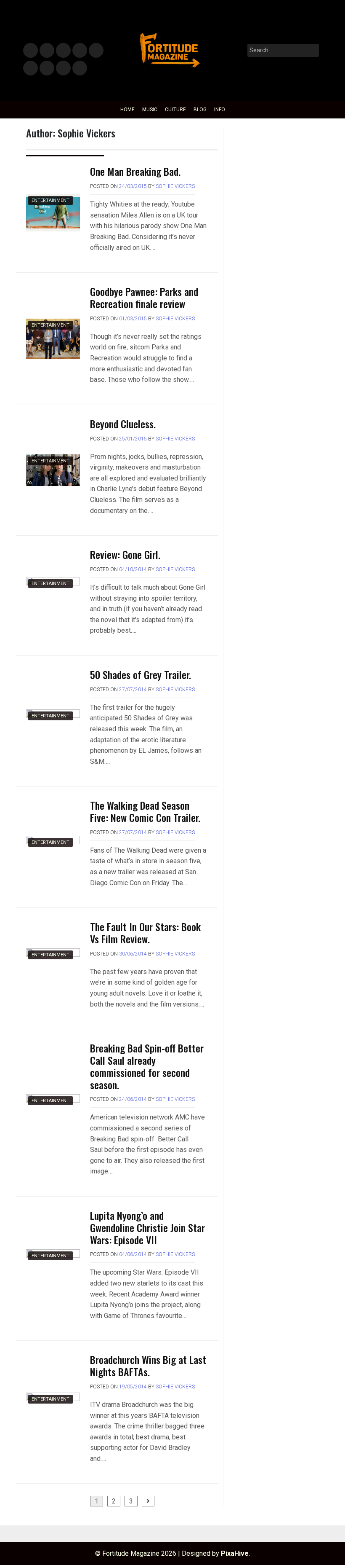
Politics (96, 51)
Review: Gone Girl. (125, 554)
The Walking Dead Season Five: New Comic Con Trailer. (145, 811)
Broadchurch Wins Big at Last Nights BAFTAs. (148, 1365)
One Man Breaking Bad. (135, 171)
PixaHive (235, 1553)
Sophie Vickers (175, 186)
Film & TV (79, 51)
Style (45, 51)
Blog (200, 110)
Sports (30, 68)
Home (127, 110)
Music (30, 51)
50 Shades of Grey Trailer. (140, 674)
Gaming (47, 68)
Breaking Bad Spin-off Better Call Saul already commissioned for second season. (147, 1066)
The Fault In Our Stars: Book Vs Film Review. (145, 932)
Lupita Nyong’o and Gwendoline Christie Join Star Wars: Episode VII (147, 1227)
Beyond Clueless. (123, 423)
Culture (175, 110)
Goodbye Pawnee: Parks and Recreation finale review (144, 297)
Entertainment (63, 51)
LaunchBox (63, 68)
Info (78, 66)
